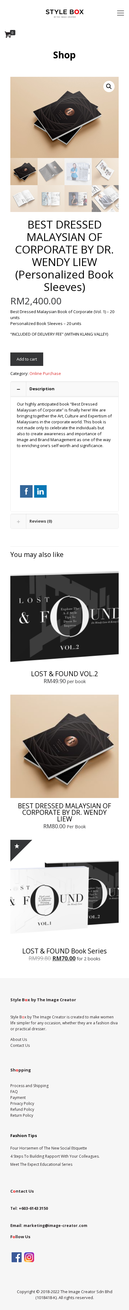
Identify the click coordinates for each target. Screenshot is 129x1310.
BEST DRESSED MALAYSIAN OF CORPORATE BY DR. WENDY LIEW (64, 812)
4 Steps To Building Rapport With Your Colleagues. (55, 1156)
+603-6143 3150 (33, 1208)
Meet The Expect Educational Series (41, 1164)
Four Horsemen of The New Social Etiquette (48, 1148)
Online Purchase (45, 373)
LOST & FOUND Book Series (64, 951)
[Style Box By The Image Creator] (64, 12)
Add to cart (27, 359)
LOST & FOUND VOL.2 (64, 673)
